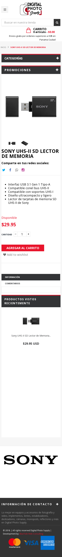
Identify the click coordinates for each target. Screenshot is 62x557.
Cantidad (6, 234)
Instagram (16, 170)
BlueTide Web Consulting (31, 533)
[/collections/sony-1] (31, 460)
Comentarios (12, 283)
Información (12, 277)
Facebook (10, 170)
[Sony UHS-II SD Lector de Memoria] (31, 321)
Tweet (3, 170)
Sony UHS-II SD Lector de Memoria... (31, 335)
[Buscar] (57, 22)
